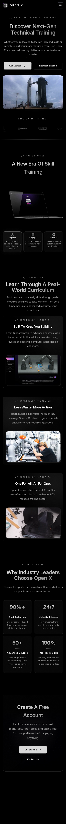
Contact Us (33, 759)
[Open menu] (60, 5)
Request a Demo (48, 66)
